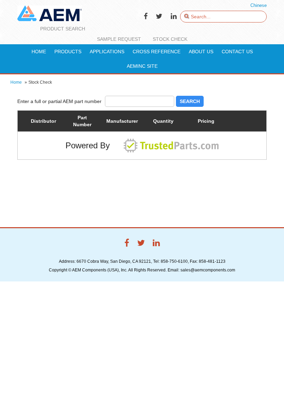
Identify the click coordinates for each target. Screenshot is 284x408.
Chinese (258, 5)
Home (16, 82)
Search (190, 101)
